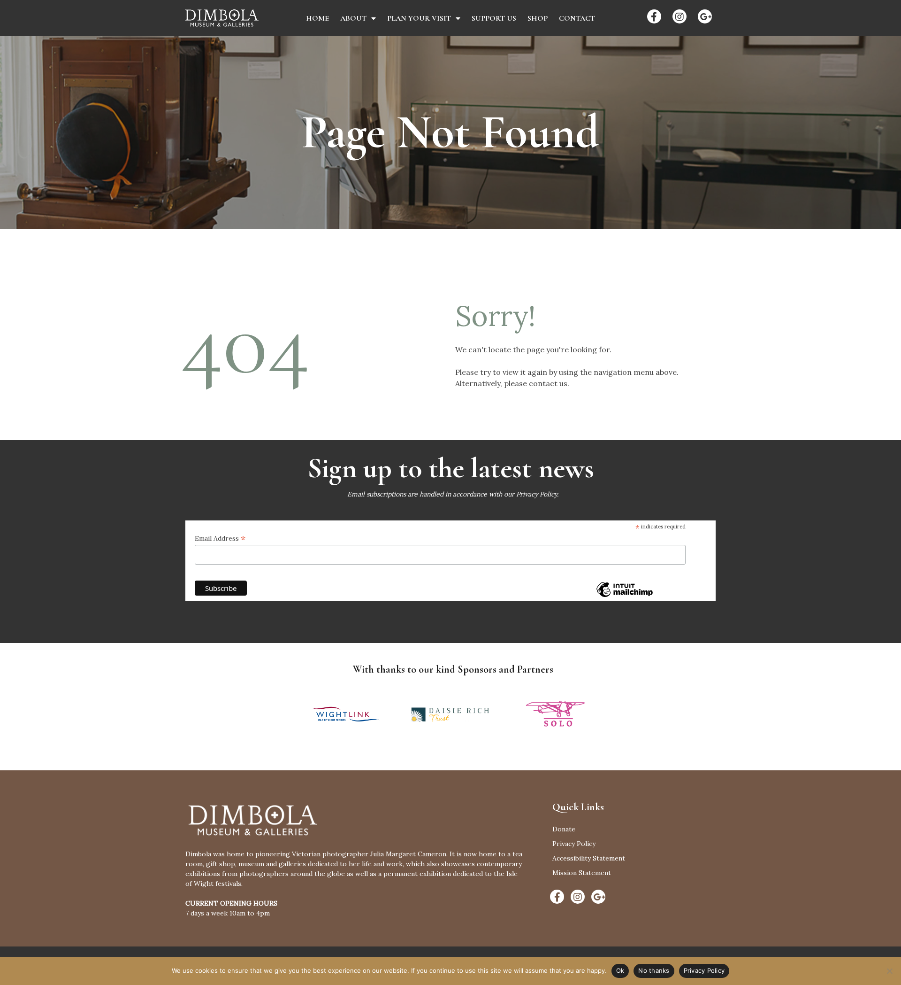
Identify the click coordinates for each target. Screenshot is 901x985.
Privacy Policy (536, 494)
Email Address (220, 538)
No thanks (653, 970)
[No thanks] (889, 971)
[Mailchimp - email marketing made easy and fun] (624, 596)
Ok (620, 970)
